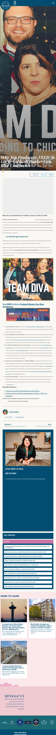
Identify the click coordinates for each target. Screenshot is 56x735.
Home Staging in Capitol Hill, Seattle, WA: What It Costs (19, 586)
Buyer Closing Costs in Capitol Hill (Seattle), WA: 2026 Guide (21, 573)
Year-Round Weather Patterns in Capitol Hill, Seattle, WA (19, 569)
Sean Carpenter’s (31, 326)
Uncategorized (19, 417)
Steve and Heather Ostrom (22, 350)
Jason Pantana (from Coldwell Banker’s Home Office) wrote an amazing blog (29, 340)
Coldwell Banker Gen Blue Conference (23, 305)
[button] (53, 3)
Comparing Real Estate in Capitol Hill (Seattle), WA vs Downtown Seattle (23, 556)
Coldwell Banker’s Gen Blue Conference (26, 219)
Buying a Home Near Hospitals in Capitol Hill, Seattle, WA (20, 560)
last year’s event (44, 347)
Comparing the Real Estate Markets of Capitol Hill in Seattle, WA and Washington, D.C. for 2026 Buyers (27, 547)
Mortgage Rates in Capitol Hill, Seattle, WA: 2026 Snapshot (20, 582)
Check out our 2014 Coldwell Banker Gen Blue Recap (23, 391)
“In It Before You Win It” (39, 326)
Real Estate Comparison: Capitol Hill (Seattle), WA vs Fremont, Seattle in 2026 (25, 552)
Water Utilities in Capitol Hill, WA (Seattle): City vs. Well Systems (21, 565)
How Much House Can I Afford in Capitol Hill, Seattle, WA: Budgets (22, 578)
